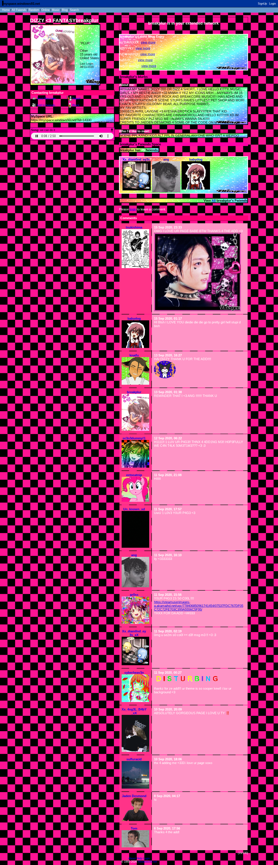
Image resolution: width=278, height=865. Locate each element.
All (19, 10)
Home (6, 10)
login (133, 209)
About (132, 858)
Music (56, 10)
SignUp (262, 3)
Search (74, 10)
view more (148, 42)
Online (45, 10)
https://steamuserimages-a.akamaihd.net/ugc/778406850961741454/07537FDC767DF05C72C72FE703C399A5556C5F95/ (198, 605)
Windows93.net (147, 861)
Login (272, 3)
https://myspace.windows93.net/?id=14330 (61, 120)
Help (139, 858)
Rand (34, 10)
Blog (65, 10)
